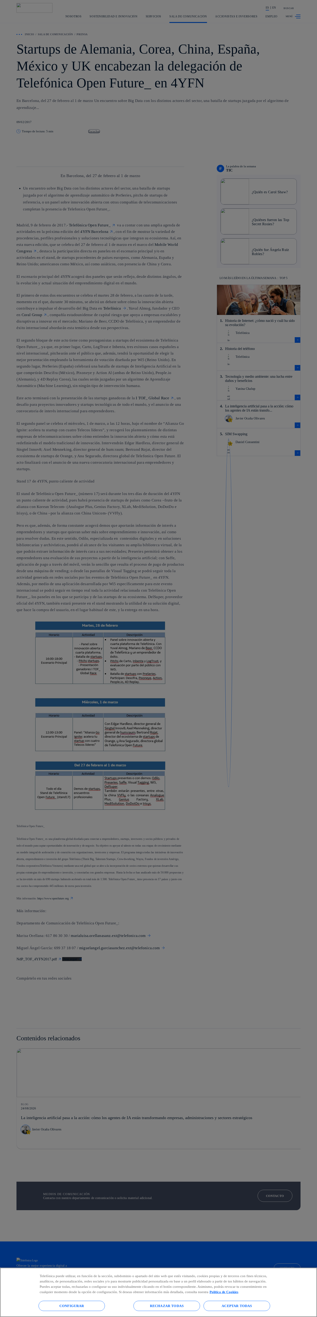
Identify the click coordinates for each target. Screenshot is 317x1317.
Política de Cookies (224, 1292)
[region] (158, 1292)
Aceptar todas (237, 1306)
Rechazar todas (167, 1306)
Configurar (71, 1306)
